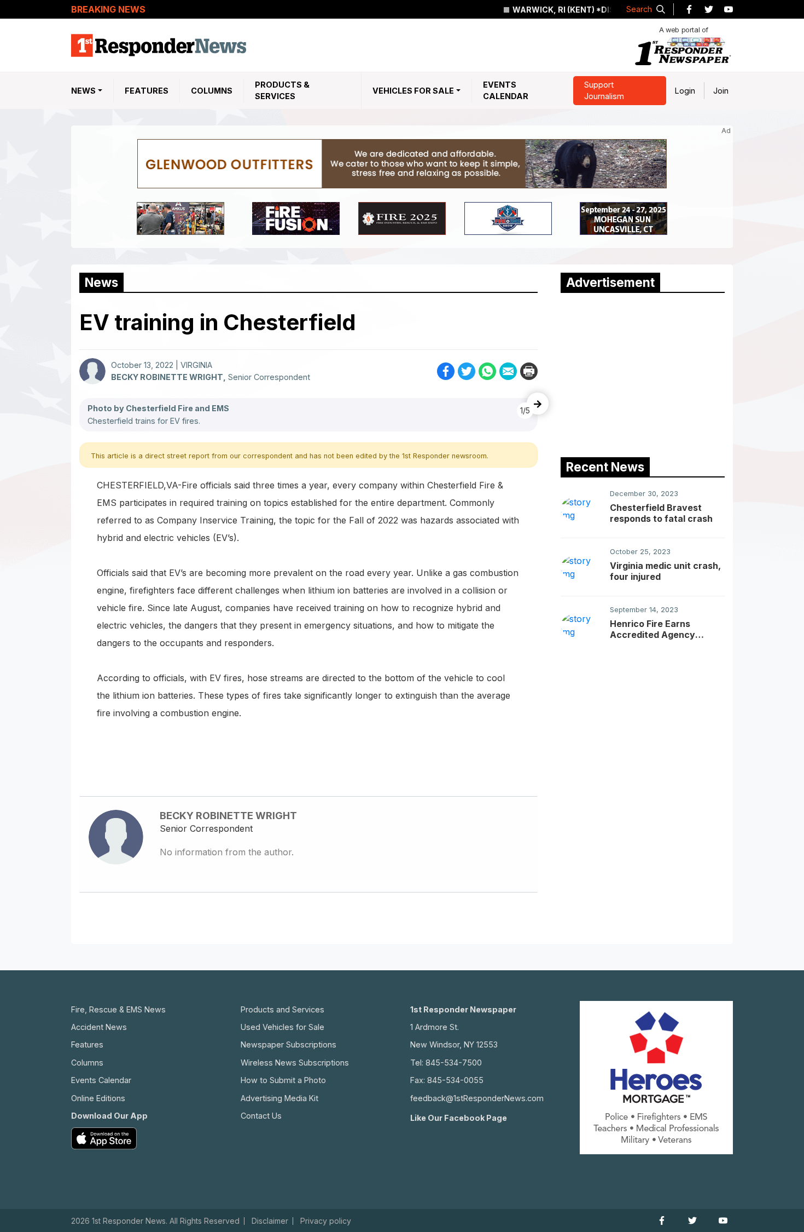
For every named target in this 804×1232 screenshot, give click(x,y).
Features (146, 90)
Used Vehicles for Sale (282, 1027)
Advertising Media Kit (279, 1098)
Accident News (99, 1027)
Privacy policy (325, 1221)
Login (685, 90)
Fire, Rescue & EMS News (118, 1009)
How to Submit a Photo (283, 1080)
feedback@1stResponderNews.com (477, 1098)
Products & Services (282, 90)
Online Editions (98, 1098)
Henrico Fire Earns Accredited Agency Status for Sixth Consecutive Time (652, 629)
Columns (211, 90)
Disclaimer (270, 1221)
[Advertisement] (643, 372)
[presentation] (538, 403)
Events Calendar (505, 90)
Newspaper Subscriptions (288, 1044)
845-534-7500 (454, 1062)
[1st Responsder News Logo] (158, 45)
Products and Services (282, 1009)
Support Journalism (604, 90)
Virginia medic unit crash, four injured (665, 571)
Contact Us (261, 1115)
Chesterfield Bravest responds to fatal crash (661, 513)
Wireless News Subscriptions (295, 1062)
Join (721, 90)
